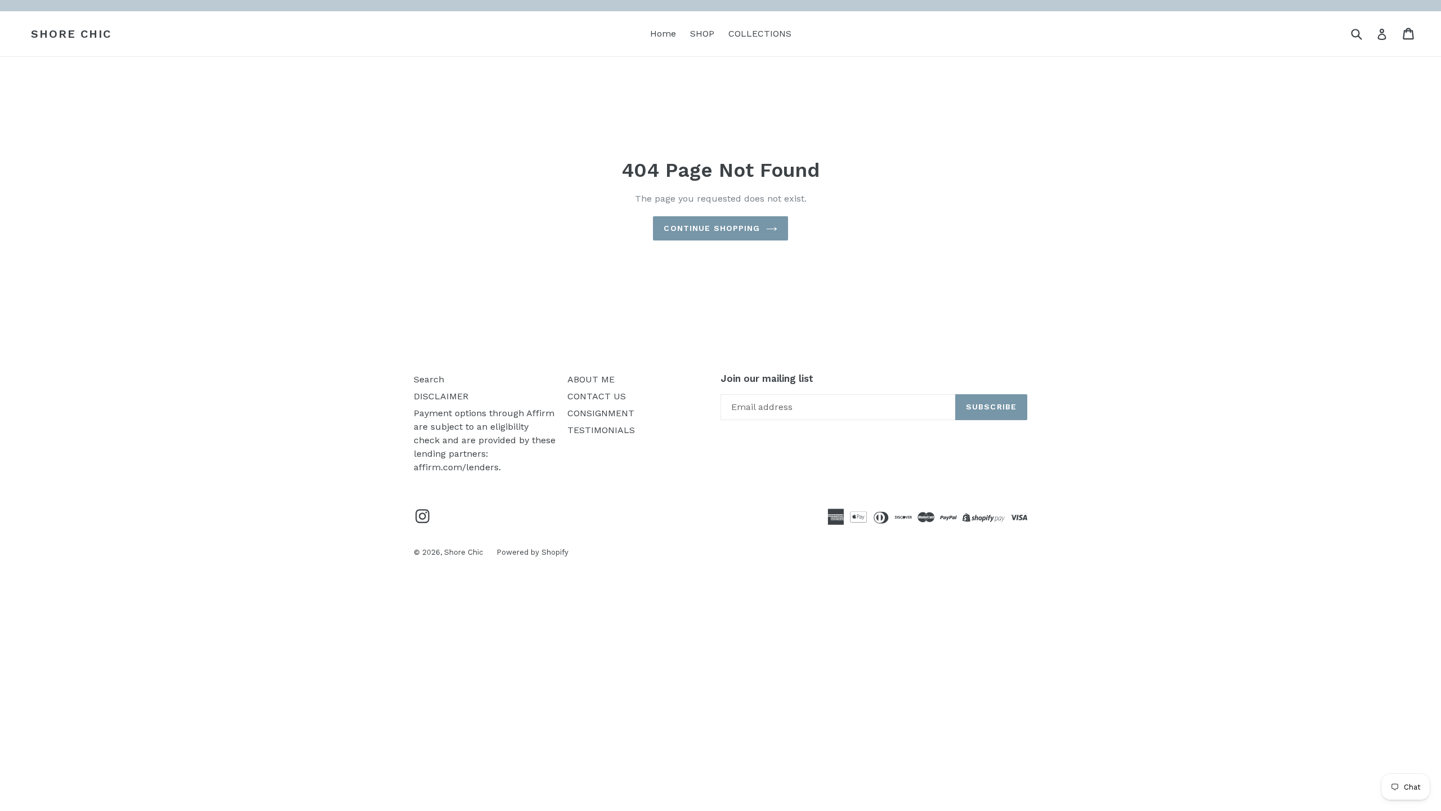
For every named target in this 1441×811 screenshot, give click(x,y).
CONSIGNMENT (600, 413)
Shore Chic (71, 34)
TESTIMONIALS (601, 430)
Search (429, 379)
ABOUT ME (591, 379)
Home (663, 33)
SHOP (702, 33)
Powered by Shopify (532, 552)
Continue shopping (712, 228)
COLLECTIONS (759, 33)
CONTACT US (596, 396)
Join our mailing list (766, 378)
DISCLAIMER (441, 396)
